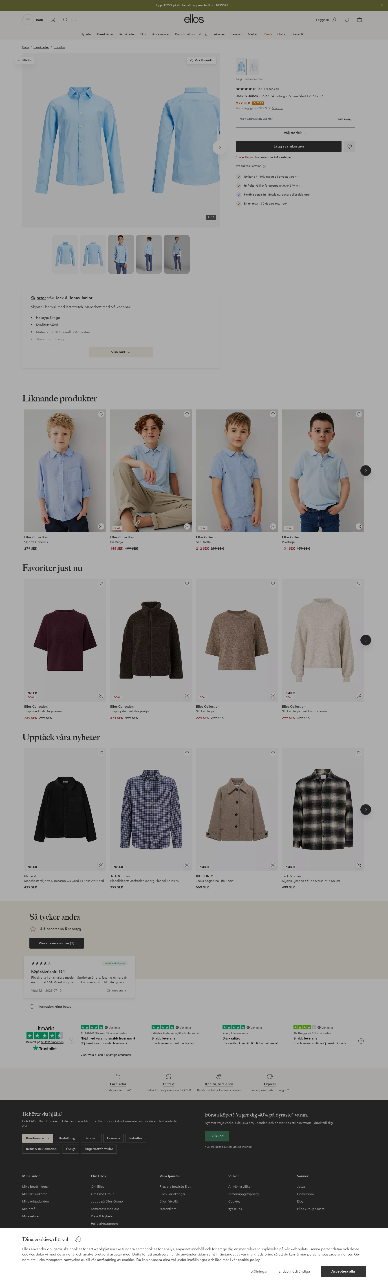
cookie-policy (249, 1260)
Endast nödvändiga (294, 1271)
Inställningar (258, 1271)
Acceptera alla (343, 1271)
